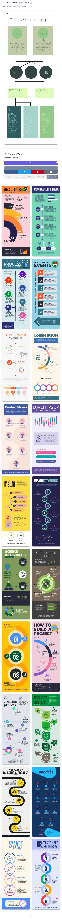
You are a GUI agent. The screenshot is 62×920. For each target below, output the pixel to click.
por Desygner (7, 157)
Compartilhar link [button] (52, 177)
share (31, 168)
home (3, 6)
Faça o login (10, 2)
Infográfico (24, 6)
